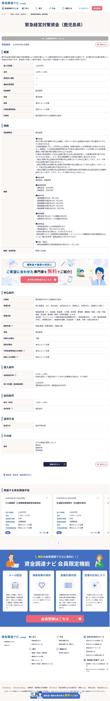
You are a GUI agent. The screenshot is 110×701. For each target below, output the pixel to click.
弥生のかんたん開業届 (92, 644)
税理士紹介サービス (92, 648)
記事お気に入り (36, 644)
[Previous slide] (51, 542)
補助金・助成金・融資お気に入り (41, 664)
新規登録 (97, 8)
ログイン (85, 8)
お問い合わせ (92, 687)
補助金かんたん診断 (37, 656)
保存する (103, 44)
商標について (82, 687)
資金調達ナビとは (11, 8)
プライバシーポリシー (19, 687)
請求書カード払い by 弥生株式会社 (95, 665)
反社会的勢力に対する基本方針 (68, 687)
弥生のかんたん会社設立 (93, 640)
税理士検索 (89, 651)
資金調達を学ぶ (36, 640)
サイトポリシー (6, 687)
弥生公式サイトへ (102, 687)
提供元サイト (55, 464)
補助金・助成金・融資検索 (18, 14)
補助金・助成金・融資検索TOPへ (19, 474)
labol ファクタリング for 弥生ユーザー (95, 670)
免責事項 (30, 687)
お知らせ (6, 645)
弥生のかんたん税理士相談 (94, 655)
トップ (4, 14)
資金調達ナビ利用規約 (41, 687)
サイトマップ (53, 687)
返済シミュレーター (37, 660)
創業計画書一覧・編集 (65, 644)
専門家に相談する (64, 653)
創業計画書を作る (64, 640)
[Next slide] (58, 542)
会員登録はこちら (55, 618)
